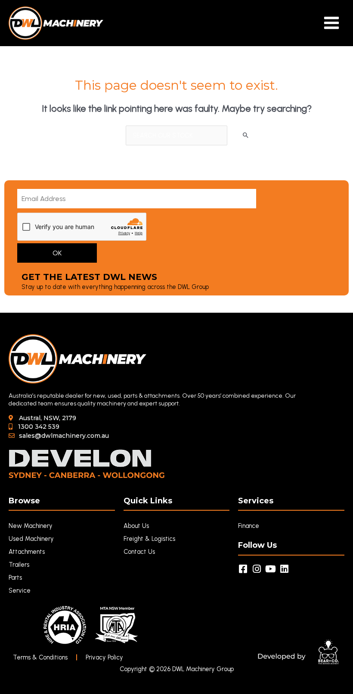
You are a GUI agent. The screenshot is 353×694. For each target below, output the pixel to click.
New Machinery (31, 526)
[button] (42, 418)
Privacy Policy (104, 657)
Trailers (19, 564)
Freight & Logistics (149, 539)
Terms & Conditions (40, 657)
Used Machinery (31, 539)
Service (20, 590)
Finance (248, 526)
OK (57, 253)
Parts (15, 577)
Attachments (27, 552)
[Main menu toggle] (331, 23)
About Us (136, 526)
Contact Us (139, 552)
